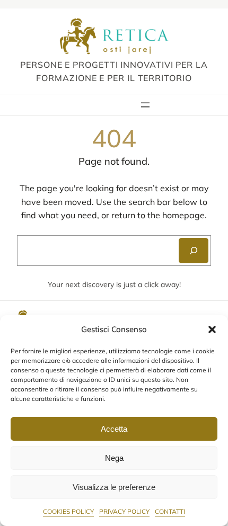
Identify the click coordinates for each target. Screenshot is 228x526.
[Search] (193, 250)
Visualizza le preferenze (114, 487)
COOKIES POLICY (68, 511)
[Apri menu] (145, 105)
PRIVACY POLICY (124, 511)
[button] (212, 329)
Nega (114, 457)
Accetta (114, 428)
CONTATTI (170, 511)
